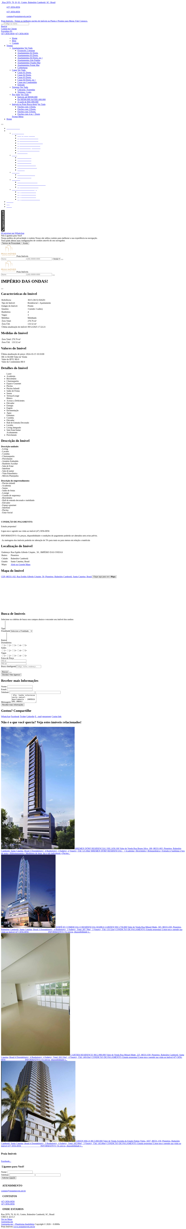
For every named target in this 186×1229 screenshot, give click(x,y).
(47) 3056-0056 (13, 7)
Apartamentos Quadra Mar (28, 63)
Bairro (4, 640)
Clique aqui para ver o (104, 577)
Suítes (3, 648)
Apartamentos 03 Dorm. (27, 55)
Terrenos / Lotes (24, 92)
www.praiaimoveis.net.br (24, 1226)
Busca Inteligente (8, 666)
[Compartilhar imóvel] (2, 288)
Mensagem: (6, 702)
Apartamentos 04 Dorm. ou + (30, 58)
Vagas (3, 653)
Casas (14, 70)
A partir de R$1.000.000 (27, 102)
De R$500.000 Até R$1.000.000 (31, 99)
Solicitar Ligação (8, 1178)
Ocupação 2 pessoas (26, 50)
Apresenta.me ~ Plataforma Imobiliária (17, 1224)
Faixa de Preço (7, 658)
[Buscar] (2, 24)
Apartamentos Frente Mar (28, 65)
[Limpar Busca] (10, 672)
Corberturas (22, 67)
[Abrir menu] (2, 123)
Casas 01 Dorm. (24, 72)
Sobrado (21, 85)
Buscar (5, 672)
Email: (4, 689)
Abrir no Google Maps (20, 564)
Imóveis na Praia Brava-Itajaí (24, 104)
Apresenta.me (7, 1222)
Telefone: (5, 692)
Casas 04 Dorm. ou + (26, 80)
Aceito (25, 243)
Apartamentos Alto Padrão (28, 60)
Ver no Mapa (6, 1219)
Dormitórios (6, 642)
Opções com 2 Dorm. (26, 109)
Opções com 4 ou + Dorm (28, 114)
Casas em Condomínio (27, 82)
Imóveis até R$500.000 (27, 97)
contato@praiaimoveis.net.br (19, 16)
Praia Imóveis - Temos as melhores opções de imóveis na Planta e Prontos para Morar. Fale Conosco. (44, 21)
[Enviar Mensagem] (54, 275)
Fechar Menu (17, 116)
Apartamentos (18, 48)
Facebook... (6, 1161)
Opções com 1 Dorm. (26, 107)
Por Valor (16, 94)
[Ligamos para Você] (3, 231)
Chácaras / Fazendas (26, 89)
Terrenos (15, 87)
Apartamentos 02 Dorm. (27, 53)
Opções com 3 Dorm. (26, 112)
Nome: (4, 686)
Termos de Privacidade (11, 243)
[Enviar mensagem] (62, 259)
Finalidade (5, 631)
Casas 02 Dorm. (24, 75)
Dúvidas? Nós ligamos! (11, 675)
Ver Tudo (29, 48)
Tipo (3, 628)
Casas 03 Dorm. (24, 77)
